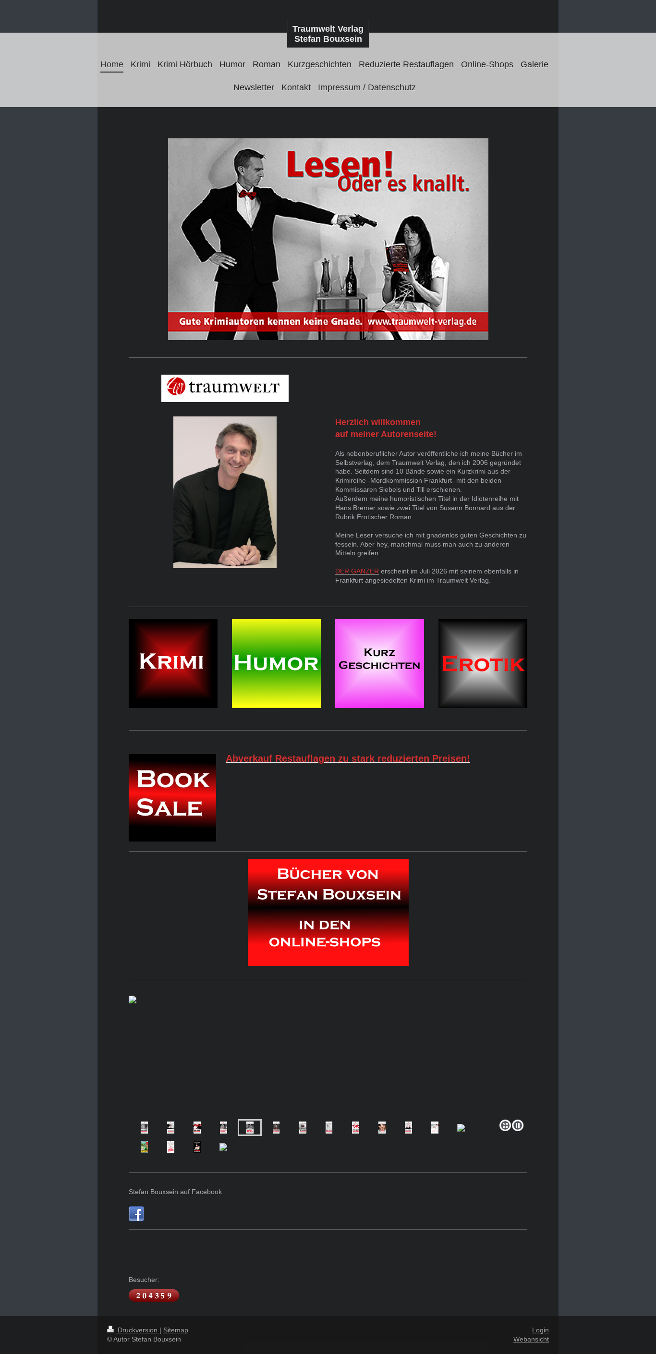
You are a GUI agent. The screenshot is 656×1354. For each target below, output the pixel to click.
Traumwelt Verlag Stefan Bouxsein (328, 34)
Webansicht (531, 1339)
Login (540, 1330)
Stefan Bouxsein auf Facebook (175, 1191)
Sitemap (175, 1330)
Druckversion (137, 1330)
